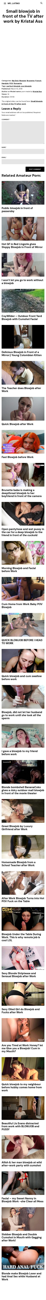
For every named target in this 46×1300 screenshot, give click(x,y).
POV (11, 83)
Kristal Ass (37, 91)
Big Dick (15, 81)
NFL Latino (14, 3)
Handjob (5, 83)
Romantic (18, 83)
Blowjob (22, 81)
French (38, 81)
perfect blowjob (13, 86)
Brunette (31, 81)
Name (4, 147)
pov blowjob (26, 86)
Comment (6, 119)
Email (4, 157)
